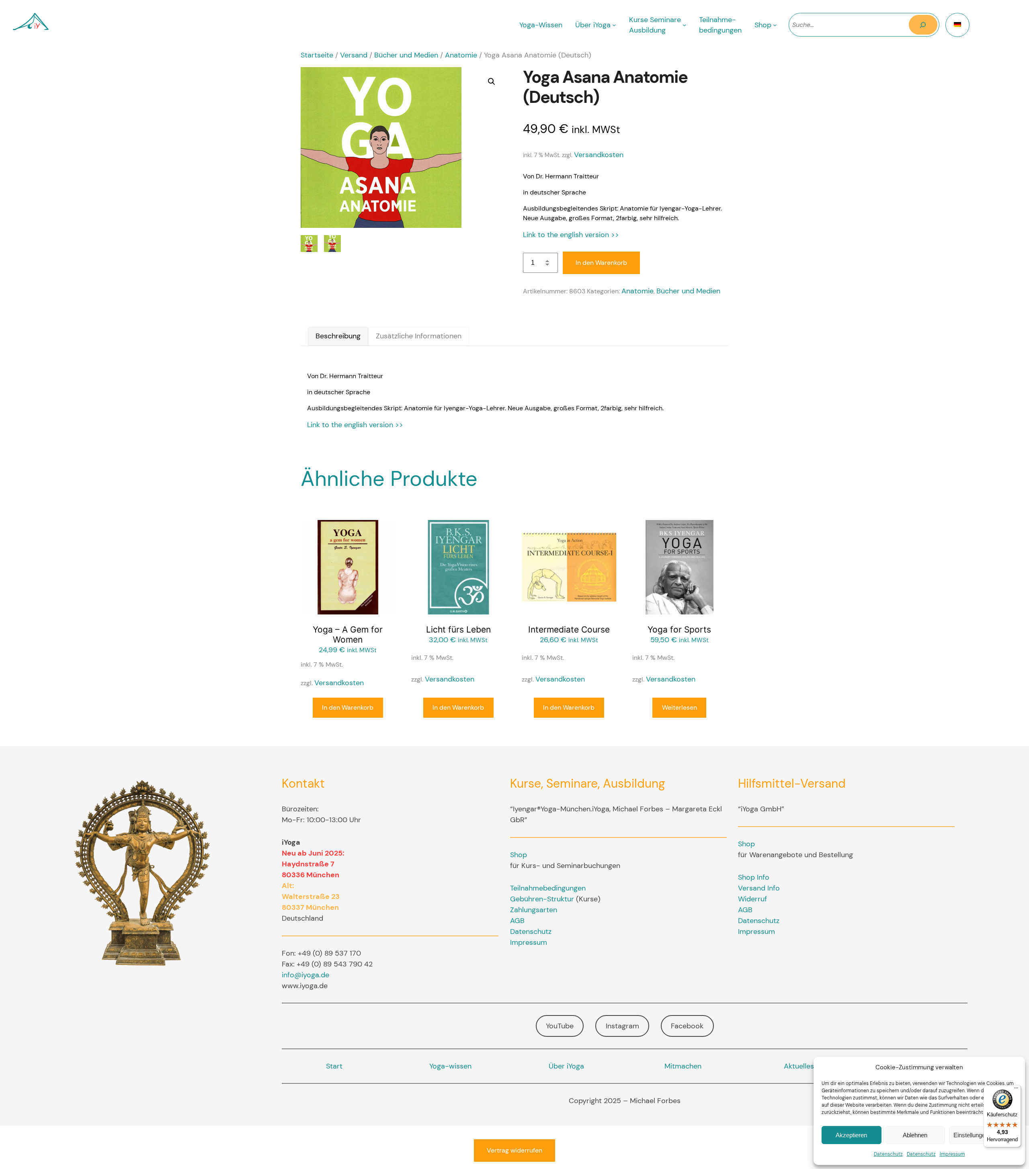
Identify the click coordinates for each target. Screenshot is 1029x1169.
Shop (518, 854)
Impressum (952, 1154)
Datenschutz (888, 1154)
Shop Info (753, 877)
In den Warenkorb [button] (347, 707)
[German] (957, 25)
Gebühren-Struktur (542, 899)
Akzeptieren (851, 1135)
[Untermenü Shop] (775, 25)
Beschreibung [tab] (338, 336)
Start (334, 1066)
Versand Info (759, 888)
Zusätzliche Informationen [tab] (418, 336)
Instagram (622, 1026)
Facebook (687, 1026)
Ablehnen (915, 1135)
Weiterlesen (679, 707)
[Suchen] (923, 25)
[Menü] (1016, 1090)
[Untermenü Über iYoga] (614, 25)
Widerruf (752, 899)
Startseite (317, 55)
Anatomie (461, 55)
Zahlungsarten (533, 909)
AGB (517, 920)
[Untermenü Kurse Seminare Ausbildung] (685, 25)
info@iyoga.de (305, 974)
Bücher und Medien (406, 55)
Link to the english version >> (571, 234)
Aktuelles (799, 1066)
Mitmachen (682, 1066)
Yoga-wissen (450, 1066)
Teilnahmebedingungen (548, 888)
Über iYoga (566, 1066)
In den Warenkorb (601, 262)
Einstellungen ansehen (983, 1135)
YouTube (560, 1026)
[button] (491, 81)
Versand (353, 55)
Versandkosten (598, 154)
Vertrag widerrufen (514, 1150)
